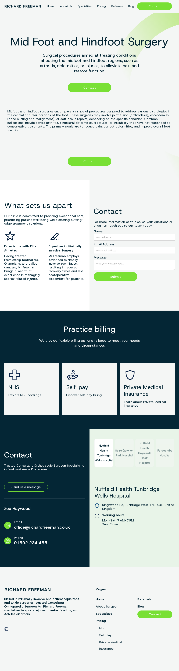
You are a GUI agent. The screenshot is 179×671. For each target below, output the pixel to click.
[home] (22, 6)
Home (50, 6)
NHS (102, 628)
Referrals (117, 6)
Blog (131, 6)
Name (98, 231)
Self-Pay (105, 635)
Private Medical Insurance (110, 645)
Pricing (101, 6)
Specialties (85, 6)
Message (100, 257)
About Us (66, 6)
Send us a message (26, 487)
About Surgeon (107, 606)
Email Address (104, 244)
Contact (154, 6)
